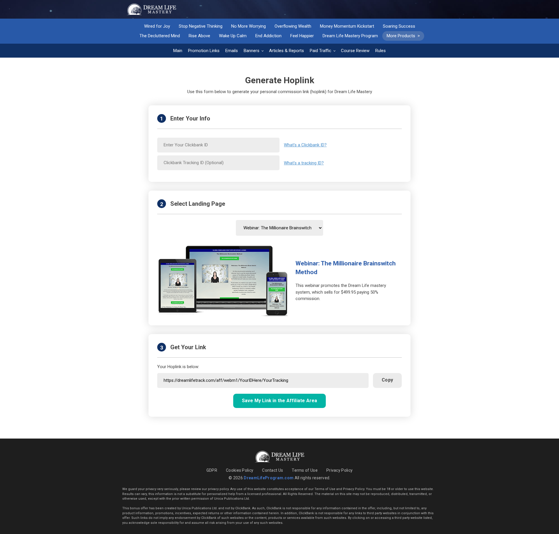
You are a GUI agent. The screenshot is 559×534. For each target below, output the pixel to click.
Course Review (355, 50)
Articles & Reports (286, 50)
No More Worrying (248, 26)
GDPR (211, 470)
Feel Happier (302, 35)
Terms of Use (305, 470)
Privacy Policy (339, 470)
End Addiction (268, 35)
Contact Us (272, 470)
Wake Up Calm (233, 35)
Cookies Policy (239, 470)
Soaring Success (399, 26)
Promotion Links (204, 50)
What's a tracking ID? (304, 163)
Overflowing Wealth (293, 26)
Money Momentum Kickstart (347, 26)
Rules (380, 50)
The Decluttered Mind (159, 35)
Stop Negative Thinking (200, 26)
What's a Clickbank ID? (305, 145)
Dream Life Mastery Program (350, 35)
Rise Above (199, 35)
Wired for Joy (157, 26)
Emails (231, 50)
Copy (387, 380)
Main (177, 50)
